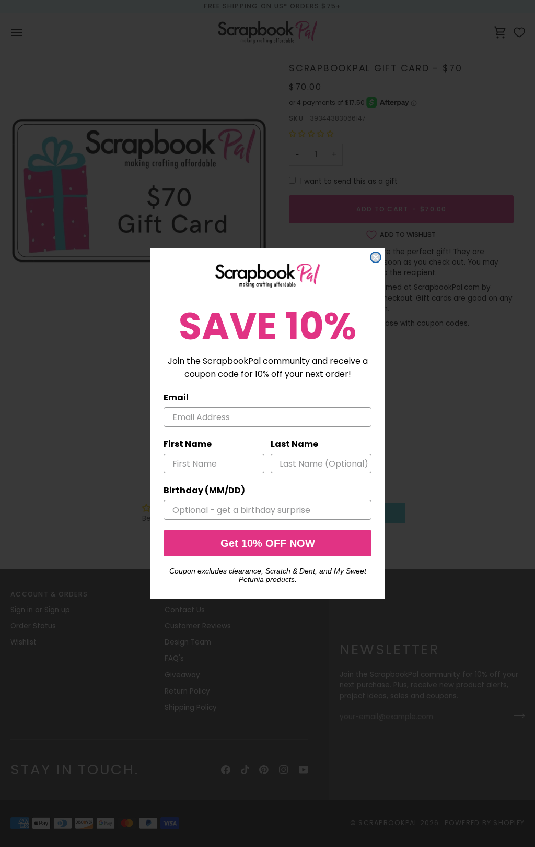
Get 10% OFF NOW (267, 543)
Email (176, 397)
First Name (188, 444)
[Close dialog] (375, 257)
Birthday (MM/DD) (204, 490)
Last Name (294, 444)
